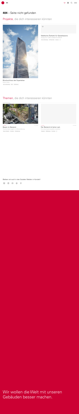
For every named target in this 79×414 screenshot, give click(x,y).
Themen (8, 98)
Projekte (8, 19)
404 (7, 2)
